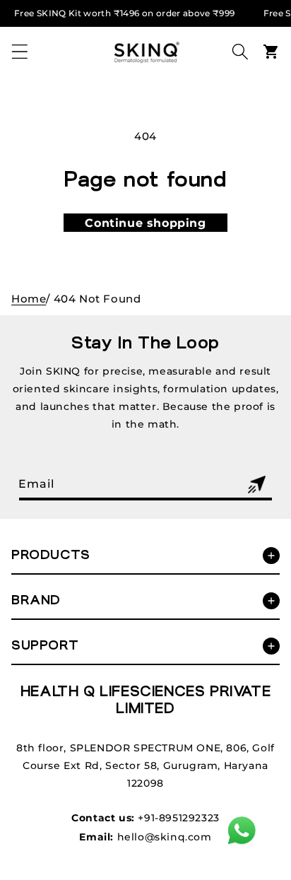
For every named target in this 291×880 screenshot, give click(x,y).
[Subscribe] (256, 484)
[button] (19, 51)
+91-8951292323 (178, 817)
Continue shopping (145, 223)
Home (28, 298)
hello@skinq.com (164, 837)
